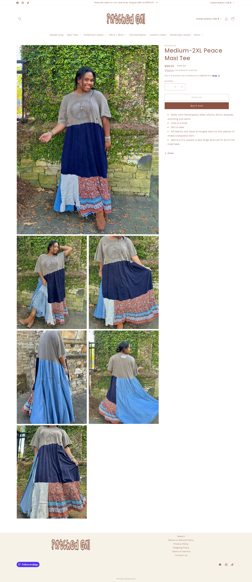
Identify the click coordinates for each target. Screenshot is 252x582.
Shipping (169, 70)
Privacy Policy (181, 544)
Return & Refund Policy (181, 540)
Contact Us (181, 555)
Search (181, 536)
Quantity (169, 81)
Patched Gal (129, 579)
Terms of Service (181, 551)
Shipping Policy (181, 547)
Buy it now (197, 105)
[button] (20, 19)
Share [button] (171, 153)
